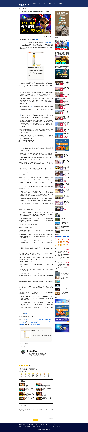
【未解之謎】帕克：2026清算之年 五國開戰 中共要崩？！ (47, 394)
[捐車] (62, 150)
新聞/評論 (34, 3)
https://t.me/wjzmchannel (35, 324)
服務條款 (28, 424)
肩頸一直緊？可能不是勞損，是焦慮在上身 (66, 173)
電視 (54, 424)
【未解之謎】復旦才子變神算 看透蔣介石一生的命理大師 (47, 398)
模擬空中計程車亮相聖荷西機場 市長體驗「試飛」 (66, 100)
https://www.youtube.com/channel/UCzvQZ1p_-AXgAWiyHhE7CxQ (39, 319)
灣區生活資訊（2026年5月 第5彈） (66, 202)
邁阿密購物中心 (49, 42)
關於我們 (20, 424)
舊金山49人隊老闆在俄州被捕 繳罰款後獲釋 (66, 129)
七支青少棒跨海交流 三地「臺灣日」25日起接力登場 (66, 82)
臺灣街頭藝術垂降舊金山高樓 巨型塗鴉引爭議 (66, 123)
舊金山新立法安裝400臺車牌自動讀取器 (29, 368)
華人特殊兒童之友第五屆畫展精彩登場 (66, 117)
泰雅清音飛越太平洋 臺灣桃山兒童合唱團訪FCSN (66, 94)
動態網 (57, 426)
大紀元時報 (38, 426)
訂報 (51, 424)
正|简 (51, 36)
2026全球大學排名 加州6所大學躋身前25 (66, 179)
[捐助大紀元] (62, 322)
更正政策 (24, 424)
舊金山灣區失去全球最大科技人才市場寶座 (66, 88)
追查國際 (24, 426)
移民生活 (44, 3)
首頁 (19, 8)
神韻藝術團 (34, 426)
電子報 (41, 424)
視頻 (55, 3)
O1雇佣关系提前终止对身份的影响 (66, 196)
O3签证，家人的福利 (66, 208)
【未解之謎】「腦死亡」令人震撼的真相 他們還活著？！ (46, 385)
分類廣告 (50, 3)
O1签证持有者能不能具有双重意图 (66, 185)
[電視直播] (62, 331)
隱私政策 (32, 424)
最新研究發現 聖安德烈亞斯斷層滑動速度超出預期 (66, 135)
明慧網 (54, 426)
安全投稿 (36, 424)
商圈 (43, 424)
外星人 (32, 106)
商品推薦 (60, 3)
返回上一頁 (35, 419)
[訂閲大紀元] (62, 303)
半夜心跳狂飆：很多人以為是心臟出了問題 (66, 161)
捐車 (49, 424)
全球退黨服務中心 (48, 426)
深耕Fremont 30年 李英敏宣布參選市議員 (66, 190)
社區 (39, 3)
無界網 (60, 426)
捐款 (46, 424)
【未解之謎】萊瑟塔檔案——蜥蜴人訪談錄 (66, 167)
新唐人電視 (29, 426)
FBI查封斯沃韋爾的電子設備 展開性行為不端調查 (66, 106)
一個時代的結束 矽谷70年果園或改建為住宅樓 (66, 111)
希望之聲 (43, 426)
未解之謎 (22, 8)
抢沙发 (51, 378)
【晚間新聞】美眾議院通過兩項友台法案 (29, 369)
